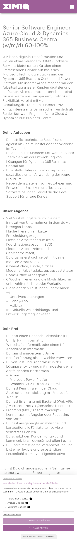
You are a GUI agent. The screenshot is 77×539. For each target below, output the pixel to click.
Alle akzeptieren (38, 528)
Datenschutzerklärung (12, 514)
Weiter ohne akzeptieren (12, 479)
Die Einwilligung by (38, 536)
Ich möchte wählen (38, 521)
